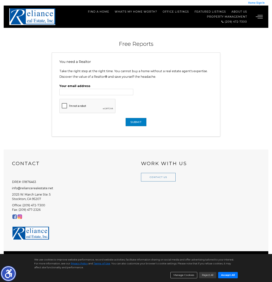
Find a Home (98, 11)
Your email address (74, 86)
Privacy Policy (79, 263)
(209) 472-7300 (235, 21)
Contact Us (158, 177)
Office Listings (176, 11)
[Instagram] (20, 216)
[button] (8, 273)
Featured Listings (210, 11)
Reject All (207, 274)
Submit (136, 122)
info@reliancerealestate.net (32, 188)
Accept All (228, 274)
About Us (239, 11)
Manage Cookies (184, 274)
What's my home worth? (136, 11)
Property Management (227, 16)
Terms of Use (101, 263)
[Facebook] (14, 216)
